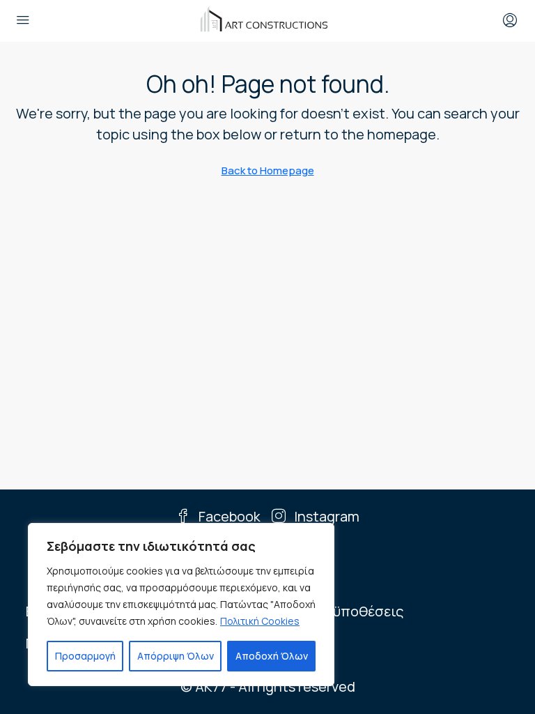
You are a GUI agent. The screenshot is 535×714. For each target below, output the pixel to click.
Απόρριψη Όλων (175, 655)
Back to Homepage (268, 170)
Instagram (325, 516)
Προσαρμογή (85, 655)
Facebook (228, 516)
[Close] (319, 534)
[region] (181, 604)
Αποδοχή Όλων (271, 655)
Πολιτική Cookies (260, 621)
